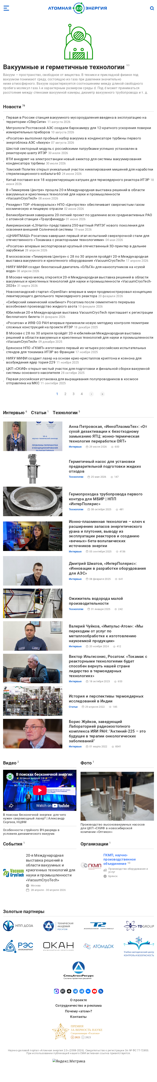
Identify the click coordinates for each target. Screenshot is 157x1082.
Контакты (78, 1017)
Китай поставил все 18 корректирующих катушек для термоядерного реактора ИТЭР (77, 180)
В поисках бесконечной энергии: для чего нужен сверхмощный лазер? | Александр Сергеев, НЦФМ (34, 818)
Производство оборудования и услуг (128, 870)
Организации (94, 844)
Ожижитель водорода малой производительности (96, 601)
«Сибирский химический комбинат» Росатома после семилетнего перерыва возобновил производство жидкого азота (70, 304)
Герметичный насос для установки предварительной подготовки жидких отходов (105, 466)
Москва (36, 885)
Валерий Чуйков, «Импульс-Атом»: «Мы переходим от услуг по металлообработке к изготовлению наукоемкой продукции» (106, 633)
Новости (12, 106)
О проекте (78, 1000)
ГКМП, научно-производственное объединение (119, 859)
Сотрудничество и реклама (78, 1005)
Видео (9, 763)
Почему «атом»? (78, 1011)
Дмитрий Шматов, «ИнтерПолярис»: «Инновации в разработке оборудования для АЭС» (107, 568)
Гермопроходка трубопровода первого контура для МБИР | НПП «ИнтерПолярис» (105, 499)
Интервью (14, 412)
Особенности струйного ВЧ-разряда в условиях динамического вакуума (31, 832)
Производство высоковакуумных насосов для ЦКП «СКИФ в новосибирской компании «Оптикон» (113, 828)
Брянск (113, 876)
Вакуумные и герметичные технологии (63, 67)
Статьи (38, 412)
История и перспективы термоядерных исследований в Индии (106, 698)
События (12, 844)
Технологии (65, 412)
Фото (86, 763)
